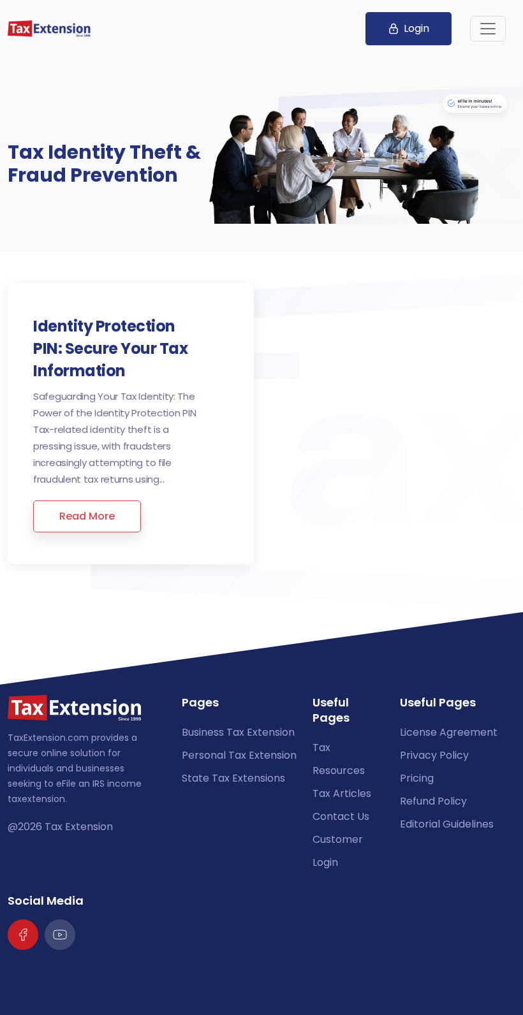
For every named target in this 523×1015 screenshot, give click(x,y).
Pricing (417, 778)
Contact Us (341, 816)
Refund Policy (433, 801)
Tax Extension (79, 826)
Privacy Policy (434, 755)
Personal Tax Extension (239, 755)
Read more (87, 516)
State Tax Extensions (233, 778)
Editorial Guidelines (447, 824)
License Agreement (448, 732)
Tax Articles (342, 793)
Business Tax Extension (238, 732)
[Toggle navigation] (488, 28)
